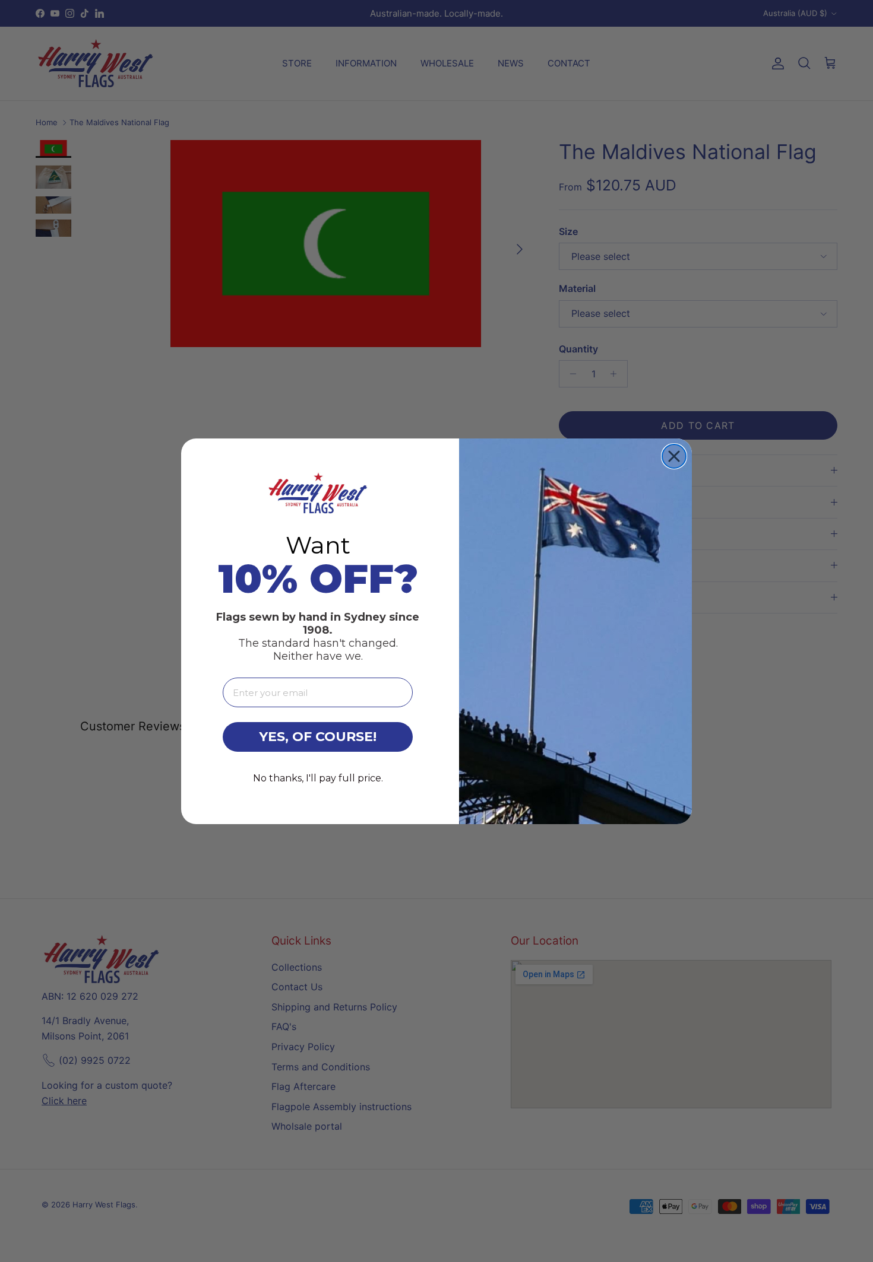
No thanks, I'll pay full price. (318, 778)
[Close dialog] (674, 456)
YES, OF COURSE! (318, 737)
